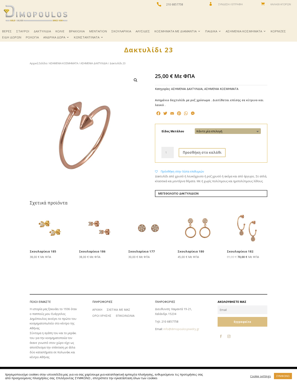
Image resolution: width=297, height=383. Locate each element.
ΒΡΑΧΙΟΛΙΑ (77, 31)
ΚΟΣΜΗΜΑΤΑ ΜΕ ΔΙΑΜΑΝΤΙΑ (175, 31)
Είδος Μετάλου (173, 131)
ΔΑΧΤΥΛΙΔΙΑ (42, 31)
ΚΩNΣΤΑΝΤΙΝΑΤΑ (86, 37)
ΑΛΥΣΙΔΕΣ (143, 31)
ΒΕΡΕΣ (7, 31)
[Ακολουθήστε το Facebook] (221, 336)
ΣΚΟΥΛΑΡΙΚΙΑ (121, 31)
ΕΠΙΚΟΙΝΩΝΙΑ (125, 316)
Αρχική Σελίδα (38, 63)
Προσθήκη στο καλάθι (202, 152)
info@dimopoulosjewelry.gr (181, 329)
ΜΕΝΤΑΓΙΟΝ (98, 31)
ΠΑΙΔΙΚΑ (211, 31)
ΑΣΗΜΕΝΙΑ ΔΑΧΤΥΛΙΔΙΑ (93, 63)
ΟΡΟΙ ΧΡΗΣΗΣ (101, 316)
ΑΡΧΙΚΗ (97, 309)
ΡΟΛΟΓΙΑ (32, 37)
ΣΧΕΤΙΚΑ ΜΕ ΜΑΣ (118, 309)
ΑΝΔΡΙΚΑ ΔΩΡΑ (54, 37)
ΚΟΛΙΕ (59, 31)
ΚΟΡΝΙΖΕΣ (278, 31)
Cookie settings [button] (260, 376)
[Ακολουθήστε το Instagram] (229, 336)
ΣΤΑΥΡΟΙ (22, 31)
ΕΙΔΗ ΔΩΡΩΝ (11, 37)
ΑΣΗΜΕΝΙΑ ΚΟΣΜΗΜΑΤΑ (244, 31)
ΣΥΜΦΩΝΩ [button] (283, 376)
